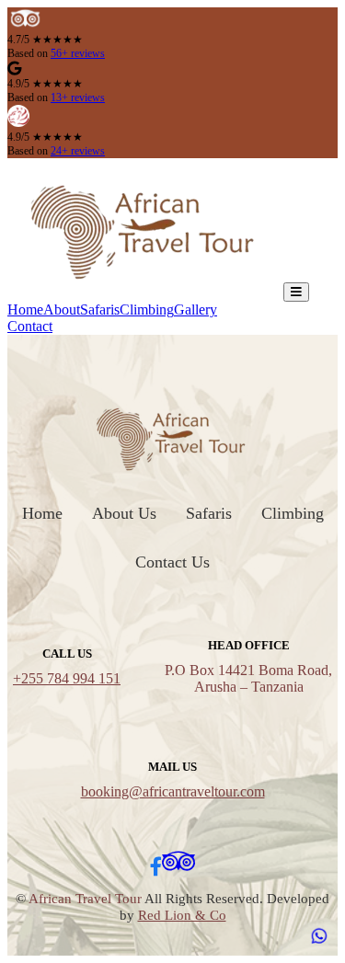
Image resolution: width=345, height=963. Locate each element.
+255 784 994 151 (67, 678)
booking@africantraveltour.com (173, 791)
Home (25, 309)
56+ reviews (78, 53)
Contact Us (172, 562)
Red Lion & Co (182, 915)
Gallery (195, 309)
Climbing (147, 309)
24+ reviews (78, 150)
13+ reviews (78, 97)
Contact (29, 326)
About (61, 309)
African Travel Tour (85, 898)
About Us (124, 513)
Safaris (100, 309)
